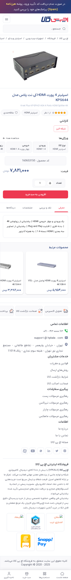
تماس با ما (61, 435)
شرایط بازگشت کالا (57, 377)
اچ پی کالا (63, 38)
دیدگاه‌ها (10, 207)
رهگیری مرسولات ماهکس (53, 416)
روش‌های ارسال (59, 370)
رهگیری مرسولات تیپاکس (53, 403)
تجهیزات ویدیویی (35, 38)
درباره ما (63, 429)
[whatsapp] (41, 451)
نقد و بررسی (45, 207)
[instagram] (65, 451)
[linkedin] (49, 451)
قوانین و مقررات (59, 363)
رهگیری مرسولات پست (55, 396)
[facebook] (24, 451)
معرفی (61, 207)
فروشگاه (51, 38)
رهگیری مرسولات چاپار (55, 409)
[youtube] (32, 451)
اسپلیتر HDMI (31, 112)
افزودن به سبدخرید (35, 194)
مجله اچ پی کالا (59, 442)
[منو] (6, 19)
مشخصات (27, 207)
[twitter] (57, 451)
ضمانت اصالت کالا (57, 383)
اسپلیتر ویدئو (15, 38)
